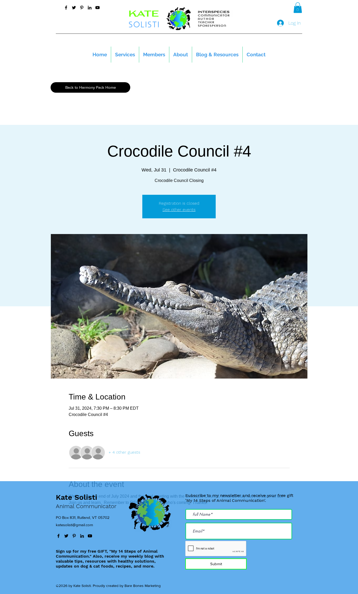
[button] (297, 7)
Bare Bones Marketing (142, 586)
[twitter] (74, 7)
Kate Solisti (76, 497)
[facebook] (66, 7)
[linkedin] (89, 7)
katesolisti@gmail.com (74, 525)
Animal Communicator (86, 506)
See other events (179, 209)
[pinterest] (81, 7)
